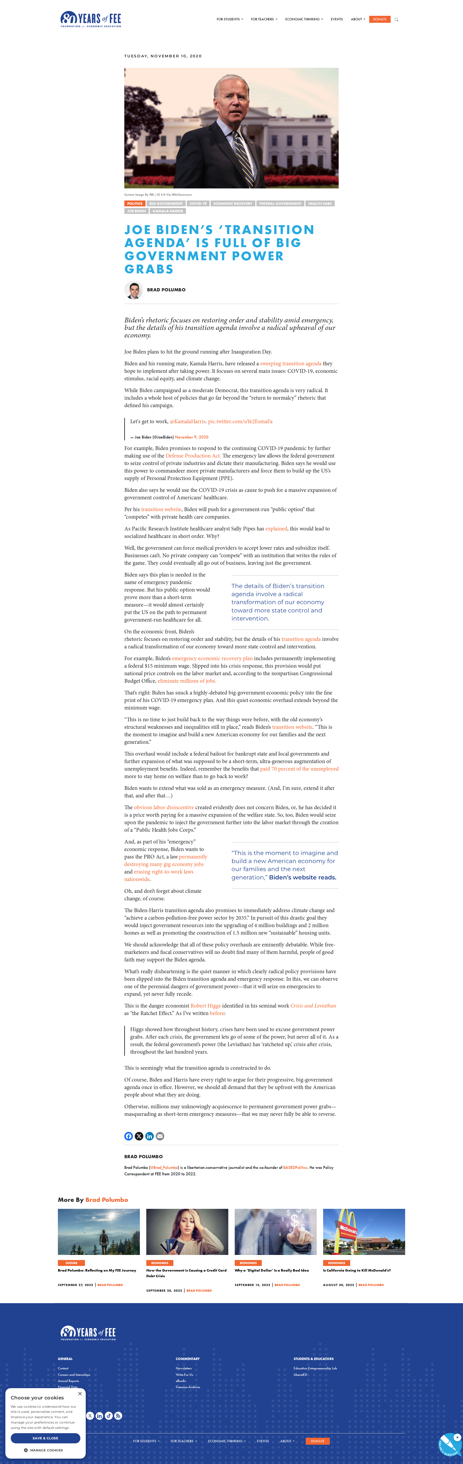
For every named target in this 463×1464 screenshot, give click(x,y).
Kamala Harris (168, 211)
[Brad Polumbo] (133, 289)
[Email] (160, 1136)
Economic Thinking (302, 19)
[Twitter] (139, 1136)
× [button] (80, 1394)
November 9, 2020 (191, 437)
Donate (380, 19)
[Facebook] (128, 1136)
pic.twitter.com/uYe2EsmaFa (240, 421)
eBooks (181, 1381)
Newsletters (184, 1368)
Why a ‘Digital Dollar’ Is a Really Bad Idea (272, 1270)
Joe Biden (136, 211)
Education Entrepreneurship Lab (315, 1368)
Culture (71, 1263)
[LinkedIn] (149, 1136)
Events (337, 19)
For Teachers (263, 19)
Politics (135, 203)
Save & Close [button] (45, 1438)
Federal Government (280, 203)
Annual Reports (68, 1381)
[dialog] (45, 1423)
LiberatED (300, 1375)
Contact (63, 1368)
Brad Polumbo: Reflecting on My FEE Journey (97, 1270)
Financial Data (68, 1387)
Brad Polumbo (166, 290)
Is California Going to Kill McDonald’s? (357, 1270)
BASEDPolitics (295, 1167)
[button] (45, 1450)
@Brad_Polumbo (164, 1167)
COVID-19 (198, 203)
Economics (159, 1263)
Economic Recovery (233, 203)
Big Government (166, 203)
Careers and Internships (74, 1375)
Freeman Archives (188, 1387)
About (357, 19)
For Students (229, 19)
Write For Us (184, 1375)
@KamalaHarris (188, 421)
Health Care (320, 203)
